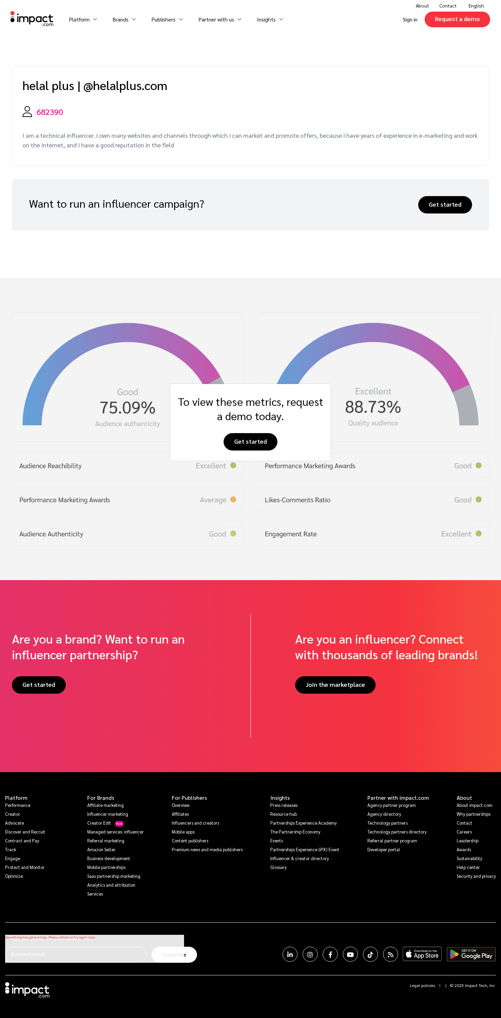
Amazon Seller (101, 849)
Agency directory (384, 814)
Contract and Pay (22, 840)
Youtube (350, 954)
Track (10, 849)
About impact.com (474, 805)
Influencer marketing (107, 814)
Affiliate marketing (105, 805)
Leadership (468, 840)
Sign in (410, 19)
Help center (468, 867)
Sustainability (469, 858)
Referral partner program (392, 840)
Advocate (14, 823)
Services (95, 894)
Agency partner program (391, 805)
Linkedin (290, 954)
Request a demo (457, 19)
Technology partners (387, 823)
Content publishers (190, 840)
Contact (448, 5)
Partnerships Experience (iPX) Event (304, 849)
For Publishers (189, 797)
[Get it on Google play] (471, 954)
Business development (108, 858)
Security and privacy (476, 876)
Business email (28, 953)
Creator (12, 814)
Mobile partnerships (106, 867)
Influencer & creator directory (299, 858)
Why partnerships (473, 814)
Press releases (284, 805)
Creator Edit (99, 823)
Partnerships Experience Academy (303, 823)
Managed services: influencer (115, 832)
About (464, 797)
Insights (280, 797)
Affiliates (180, 814)
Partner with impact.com (398, 797)
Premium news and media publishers (207, 849)
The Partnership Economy (295, 832)
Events (276, 840)
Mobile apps (183, 832)
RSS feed (390, 954)
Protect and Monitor (25, 867)
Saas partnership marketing (113, 876)
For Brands (100, 797)
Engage (12, 858)
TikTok (370, 954)
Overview (180, 805)
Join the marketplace (335, 684)
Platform (16, 797)
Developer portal (383, 849)
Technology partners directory (397, 832)
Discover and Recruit (25, 832)
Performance (17, 805)
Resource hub (283, 814)
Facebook (330, 954)
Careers (464, 832)
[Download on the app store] (422, 954)
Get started (445, 204)
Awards (464, 849)
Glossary (278, 867)
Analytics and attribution (111, 885)
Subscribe (174, 954)
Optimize (14, 876)
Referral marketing (105, 840)
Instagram (310, 954)
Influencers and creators (195, 823)
